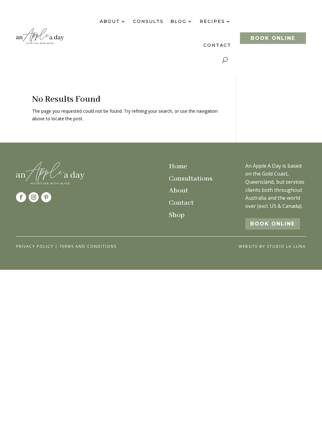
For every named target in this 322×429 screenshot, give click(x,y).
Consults (148, 21)
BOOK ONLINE (273, 38)
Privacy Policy (34, 246)
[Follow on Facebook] (21, 197)
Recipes (212, 21)
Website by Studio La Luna (272, 246)
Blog (178, 21)
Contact (217, 45)
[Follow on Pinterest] (46, 197)
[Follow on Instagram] (34, 197)
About (110, 21)
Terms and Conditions (88, 246)
